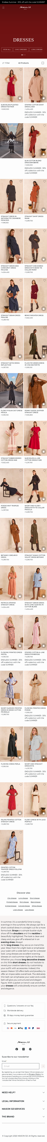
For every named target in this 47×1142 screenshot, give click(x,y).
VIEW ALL (7, 49)
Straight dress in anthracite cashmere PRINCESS (11, 218)
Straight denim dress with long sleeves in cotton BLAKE (34, 605)
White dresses (37, 906)
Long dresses (23, 898)
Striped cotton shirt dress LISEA (34, 106)
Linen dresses (18, 910)
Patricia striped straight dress (8, 604)
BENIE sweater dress (34, 315)
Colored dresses (24, 906)
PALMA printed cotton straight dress (11, 821)
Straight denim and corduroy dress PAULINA (10, 268)
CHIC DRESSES (21, 49)
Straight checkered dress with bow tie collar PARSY (34, 268)
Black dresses (35, 902)
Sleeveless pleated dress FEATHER (9, 106)
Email (4, 1061)
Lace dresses (29, 910)
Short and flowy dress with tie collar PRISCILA (34, 507)
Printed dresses (12, 902)
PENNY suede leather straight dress (34, 411)
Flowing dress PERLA (10, 764)
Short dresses (35, 898)
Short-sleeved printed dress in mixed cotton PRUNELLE (11, 710)
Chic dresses (12, 898)
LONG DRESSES (37, 49)
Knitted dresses (10, 906)
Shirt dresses (24, 902)
